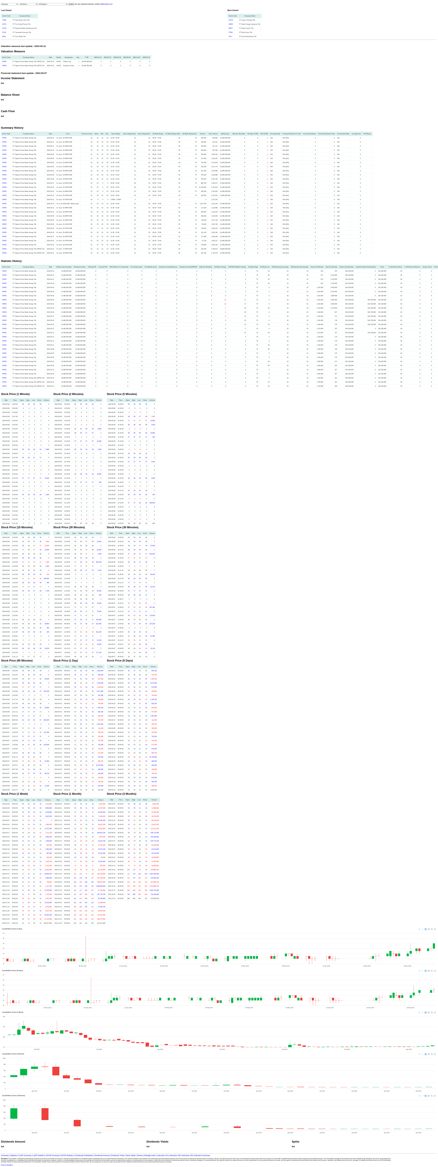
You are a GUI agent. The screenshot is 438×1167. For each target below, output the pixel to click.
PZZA (4, 32)
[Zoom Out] (422, 929)
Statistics (13, 1155)
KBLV (4, 36)
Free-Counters (7, 1165)
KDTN (4, 24)
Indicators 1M (187, 1155)
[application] (219, 947)
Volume (140, 1155)
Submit (71, 4)
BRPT (231, 28)
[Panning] (428, 929)
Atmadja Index (150, 1155)
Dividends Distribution (84, 1155)
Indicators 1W (174, 1155)
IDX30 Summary (53, 1155)
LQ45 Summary (25, 1155)
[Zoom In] (419, 929)
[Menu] (434, 929)
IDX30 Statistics (67, 1155)
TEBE (4, 20)
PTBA (231, 32)
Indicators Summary (202, 1155)
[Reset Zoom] (431, 929)
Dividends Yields (117, 1155)
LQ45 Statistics (39, 1155)
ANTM (231, 20)
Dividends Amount (102, 1155)
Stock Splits (130, 1155)
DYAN (4, 28)
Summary (5, 1155)
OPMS (4, 61)
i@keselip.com (106, 4)
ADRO (231, 24)
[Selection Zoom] (425, 929)
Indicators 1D (162, 1155)
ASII (230, 36)
